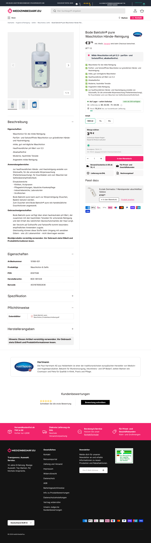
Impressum (48, 469)
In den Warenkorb (124, 158)
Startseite (11, 23)
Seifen (34, 23)
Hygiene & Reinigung (23, 23)
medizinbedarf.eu (19, 534)
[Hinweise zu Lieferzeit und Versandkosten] (121, 105)
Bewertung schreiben (95, 402)
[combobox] (88, 11)
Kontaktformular (91, 434)
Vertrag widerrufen (52, 502)
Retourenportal (50, 459)
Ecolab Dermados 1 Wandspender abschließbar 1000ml (120, 190)
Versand (107, 44)
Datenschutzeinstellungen (55, 497)
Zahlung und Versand (52, 464)
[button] (142, 10)
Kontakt (46, 454)
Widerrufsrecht (50, 473)
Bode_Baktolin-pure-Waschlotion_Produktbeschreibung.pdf (46, 316)
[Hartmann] (137, 34)
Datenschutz (49, 478)
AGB (45, 483)
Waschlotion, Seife (44, 23)
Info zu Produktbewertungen (56, 492)
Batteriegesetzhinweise (53, 488)
